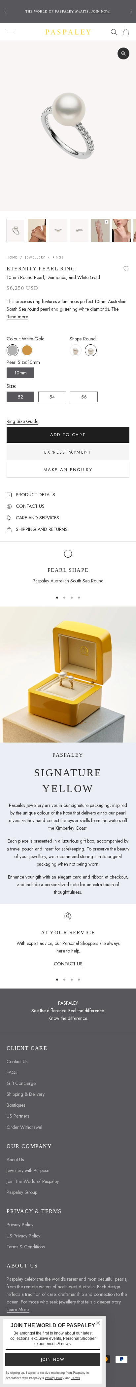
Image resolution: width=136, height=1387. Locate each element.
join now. (101, 11)
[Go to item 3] (58, 230)
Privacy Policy (20, 1224)
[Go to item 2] (37, 230)
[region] (68, 568)
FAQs (12, 1072)
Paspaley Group (22, 1192)
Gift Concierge (21, 1083)
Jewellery (35, 257)
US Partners (18, 1116)
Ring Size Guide (22, 421)
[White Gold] (12, 350)
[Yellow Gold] (27, 350)
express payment (67, 452)
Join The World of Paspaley (33, 1181)
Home (12, 257)
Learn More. (18, 1309)
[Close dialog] (98, 1323)
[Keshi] (76, 350)
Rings (58, 257)
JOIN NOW (53, 1360)
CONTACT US (68, 963)
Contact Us (17, 1061)
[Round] (91, 350)
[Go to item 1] (16, 230)
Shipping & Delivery (26, 1094)
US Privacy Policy (23, 1235)
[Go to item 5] (100, 230)
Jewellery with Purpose (28, 1170)
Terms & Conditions (26, 1246)
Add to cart (68, 435)
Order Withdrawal (24, 1127)
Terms (75, 1378)
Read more (17, 316)
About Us (15, 1159)
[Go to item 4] (79, 230)
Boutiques (16, 1105)
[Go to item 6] (121, 230)
